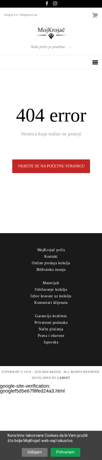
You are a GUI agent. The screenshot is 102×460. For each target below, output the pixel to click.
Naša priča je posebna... (49, 47)
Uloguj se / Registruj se (21, 15)
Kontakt (51, 256)
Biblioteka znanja (51, 270)
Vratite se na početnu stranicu (51, 166)
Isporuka (51, 342)
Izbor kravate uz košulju (50, 296)
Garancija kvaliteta (51, 316)
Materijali (51, 283)
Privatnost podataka (51, 322)
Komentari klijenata (51, 303)
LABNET (63, 377)
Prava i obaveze (51, 336)
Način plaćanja (51, 329)
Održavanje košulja (51, 289)
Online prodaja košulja (51, 263)
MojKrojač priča (51, 250)
